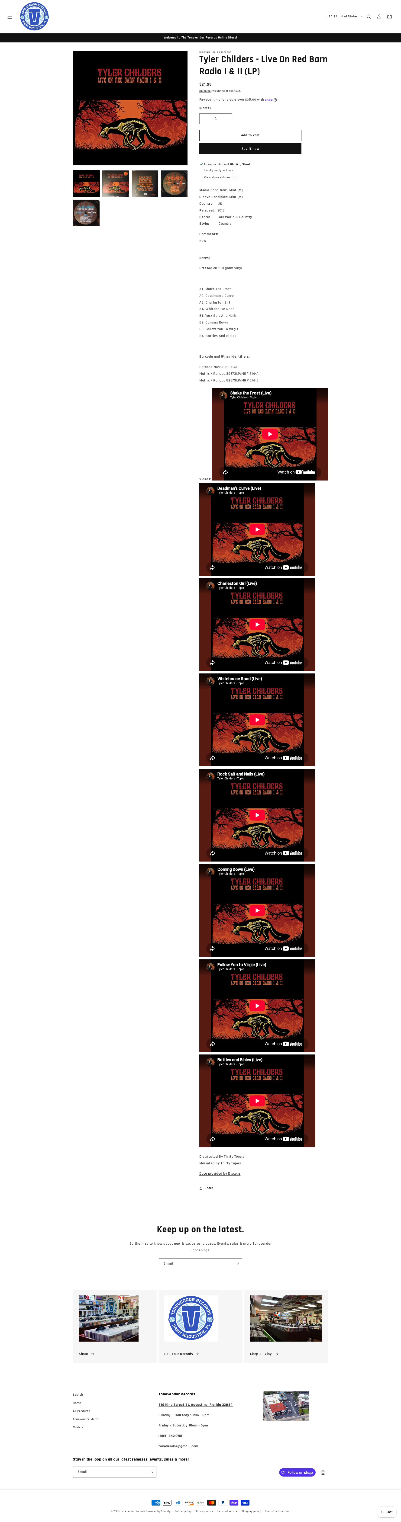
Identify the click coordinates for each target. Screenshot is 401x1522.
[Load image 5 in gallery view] (86, 212)
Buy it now (250, 149)
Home (77, 1403)
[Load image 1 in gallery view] (86, 183)
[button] (10, 17)
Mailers (78, 1427)
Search (78, 1395)
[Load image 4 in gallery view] (174, 183)
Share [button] (209, 1188)
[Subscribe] (237, 1263)
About (83, 1354)
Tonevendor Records (133, 1511)
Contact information (277, 1511)
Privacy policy (204, 1511)
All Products (81, 1411)
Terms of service (227, 1511)
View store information (220, 178)
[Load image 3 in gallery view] (145, 183)
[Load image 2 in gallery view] (115, 183)
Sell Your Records (178, 1354)
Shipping (205, 91)
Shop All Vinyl (261, 1354)
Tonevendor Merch (86, 1419)
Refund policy (183, 1511)
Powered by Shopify (158, 1511)
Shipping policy (251, 1511)
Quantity (205, 108)
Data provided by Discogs (219, 1173)
